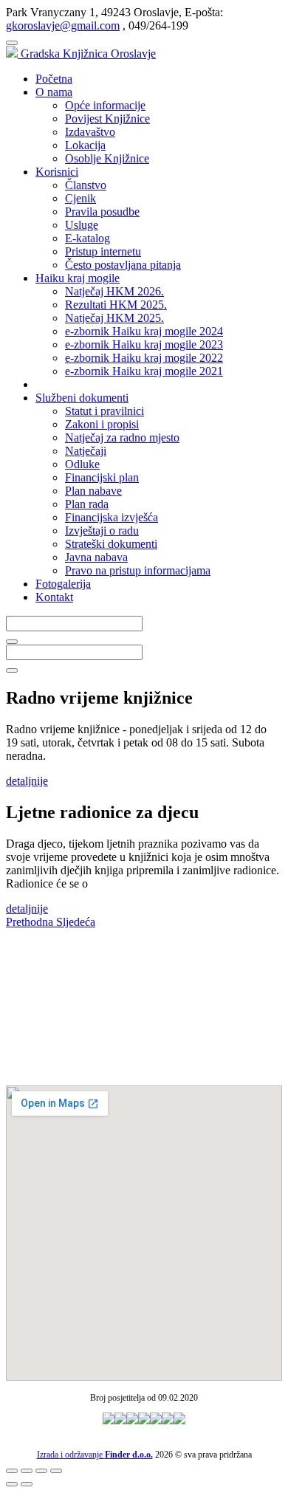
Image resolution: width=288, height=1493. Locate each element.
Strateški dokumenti (111, 544)
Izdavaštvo (90, 132)
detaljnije (27, 781)
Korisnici (56, 171)
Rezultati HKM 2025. (116, 304)
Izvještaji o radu (102, 530)
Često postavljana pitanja (123, 264)
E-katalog (87, 238)
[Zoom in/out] (56, 1471)
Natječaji (85, 451)
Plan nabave (93, 490)
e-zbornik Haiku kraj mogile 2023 (144, 344)
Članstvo (85, 185)
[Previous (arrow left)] (12, 1484)
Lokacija (85, 145)
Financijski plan (102, 477)
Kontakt (54, 597)
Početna (53, 78)
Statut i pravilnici (104, 411)
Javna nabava (96, 557)
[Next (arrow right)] (26, 1484)
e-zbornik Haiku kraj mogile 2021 (144, 371)
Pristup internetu (103, 251)
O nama (53, 92)
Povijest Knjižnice (107, 118)
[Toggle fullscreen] (41, 1471)
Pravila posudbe (102, 211)
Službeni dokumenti (81, 397)
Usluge (81, 225)
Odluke (82, 464)
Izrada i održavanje (95, 1454)
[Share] (26, 1471)
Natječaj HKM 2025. (114, 318)
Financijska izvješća (111, 517)
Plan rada (87, 504)
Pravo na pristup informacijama (137, 570)
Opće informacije (105, 105)
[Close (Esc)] (12, 1471)
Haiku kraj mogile (77, 278)
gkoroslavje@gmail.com (63, 25)
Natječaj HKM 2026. (114, 291)
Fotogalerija (63, 583)
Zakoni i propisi (102, 424)
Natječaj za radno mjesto (122, 437)
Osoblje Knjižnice (107, 158)
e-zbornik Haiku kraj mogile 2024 (144, 331)
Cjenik (80, 198)
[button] (31, 922)
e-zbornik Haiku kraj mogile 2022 (144, 357)
